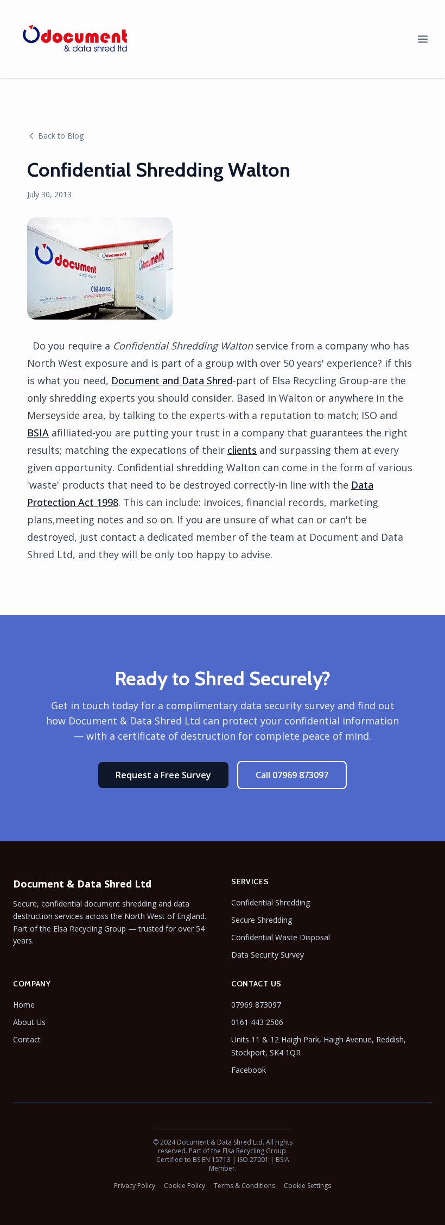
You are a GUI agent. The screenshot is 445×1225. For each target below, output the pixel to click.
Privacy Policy (134, 1186)
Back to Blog (61, 135)
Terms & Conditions (244, 1186)
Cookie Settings (307, 1186)
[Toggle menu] (423, 39)
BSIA (38, 432)
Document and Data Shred (172, 380)
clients (242, 450)
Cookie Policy (184, 1186)
